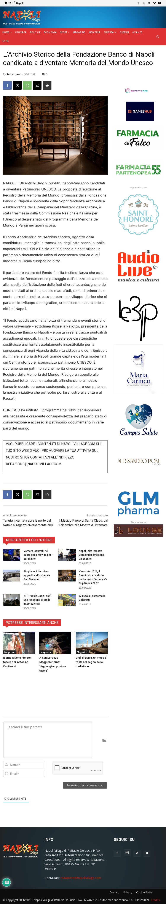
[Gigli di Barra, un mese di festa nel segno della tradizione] (92, 643)
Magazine (9, 652)
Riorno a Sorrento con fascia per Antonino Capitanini (17, 662)
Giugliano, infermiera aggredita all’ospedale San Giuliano (37, 575)
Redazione (13, 74)
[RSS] (137, 853)
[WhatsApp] (27, 85)
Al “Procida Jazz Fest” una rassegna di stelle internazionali (37, 599)
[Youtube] (159, 3)
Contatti (114, 892)
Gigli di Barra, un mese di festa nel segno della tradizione (91, 662)
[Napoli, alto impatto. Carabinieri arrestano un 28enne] (67, 555)
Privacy (127, 892)
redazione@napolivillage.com (81, 878)
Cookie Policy (144, 892)
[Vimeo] (154, 3)
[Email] (37, 85)
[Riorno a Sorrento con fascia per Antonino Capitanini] (19, 643)
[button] (158, 37)
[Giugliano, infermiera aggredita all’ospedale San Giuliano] (11, 575)
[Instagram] (144, 3)
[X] (149, 3)
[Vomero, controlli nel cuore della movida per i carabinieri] (11, 555)
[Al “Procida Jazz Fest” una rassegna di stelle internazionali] (11, 600)
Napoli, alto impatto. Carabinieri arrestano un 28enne (91, 554)
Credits (155, 900)
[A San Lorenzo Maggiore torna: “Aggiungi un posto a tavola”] (55, 643)
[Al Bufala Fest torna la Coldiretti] (67, 600)
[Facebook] (138, 3)
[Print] (47, 85)
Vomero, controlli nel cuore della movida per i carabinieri (38, 554)
